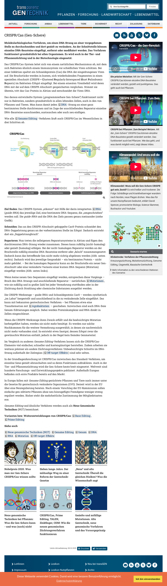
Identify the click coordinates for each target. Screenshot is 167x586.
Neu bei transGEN (97, 563)
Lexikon (55, 563)
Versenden (101, 548)
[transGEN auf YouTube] (132, 35)
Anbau (48, 24)
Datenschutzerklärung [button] (69, 580)
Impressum (20, 570)
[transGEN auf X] (139, 35)
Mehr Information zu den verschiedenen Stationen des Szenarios (135, 271)
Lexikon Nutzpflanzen (62, 570)
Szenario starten (138, 251)
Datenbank (154, 24)
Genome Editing (27, 118)
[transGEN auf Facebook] (154, 35)
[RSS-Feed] (124, 35)
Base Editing (82, 415)
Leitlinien (19, 563)
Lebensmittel (66, 24)
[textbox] (126, 6)
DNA (64, 104)
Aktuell (13, 24)
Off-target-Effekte (57, 352)
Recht (118, 24)
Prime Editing (16, 419)
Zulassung (136, 24)
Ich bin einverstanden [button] (148, 579)
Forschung (30, 24)
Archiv (91, 570)
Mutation (23, 435)
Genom (82, 432)
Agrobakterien (40, 306)
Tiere (83, 24)
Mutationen (97, 280)
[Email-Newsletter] (117, 35)
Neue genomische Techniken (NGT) (29, 432)
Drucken (85, 548)
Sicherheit (101, 24)
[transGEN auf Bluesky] (147, 35)
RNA (98, 209)
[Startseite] (30, 11)
